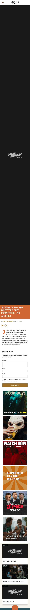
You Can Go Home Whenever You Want (13, 581)
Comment (4, 360)
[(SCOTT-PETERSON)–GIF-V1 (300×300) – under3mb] (15, 492)
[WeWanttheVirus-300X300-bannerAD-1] (15, 517)
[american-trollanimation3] (15, 416)
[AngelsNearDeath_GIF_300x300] (15, 442)
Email (3, 374)
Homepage (5, 565)
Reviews (5, 545)
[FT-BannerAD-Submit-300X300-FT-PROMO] (15, 467)
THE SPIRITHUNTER (8, 601)
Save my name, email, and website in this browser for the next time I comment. (15, 380)
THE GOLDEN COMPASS (9, 561)
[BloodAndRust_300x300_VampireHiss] (15, 391)
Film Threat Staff (8, 321)
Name (3, 368)
